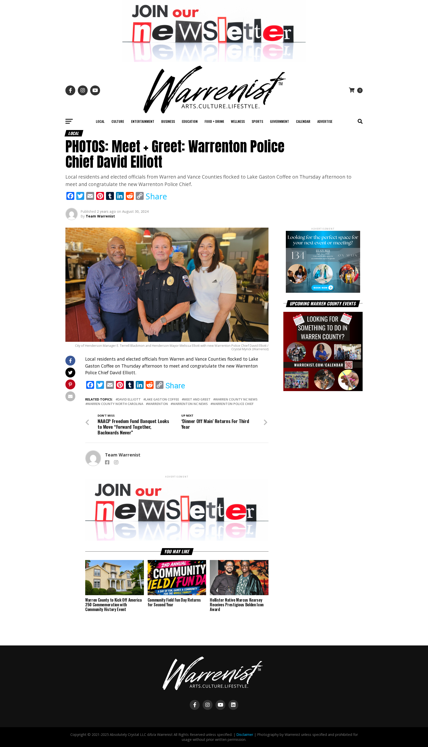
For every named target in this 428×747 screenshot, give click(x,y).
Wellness (238, 121)
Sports (257, 121)
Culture (117, 121)
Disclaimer (244, 734)
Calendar (303, 121)
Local (100, 121)
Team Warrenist (100, 216)
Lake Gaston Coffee (162, 399)
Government (279, 121)
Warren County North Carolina (115, 403)
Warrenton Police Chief (233, 403)
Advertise (324, 121)
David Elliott (129, 399)
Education (190, 121)
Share (156, 196)
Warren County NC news (236, 399)
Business (168, 121)
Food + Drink (214, 121)
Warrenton (158, 403)
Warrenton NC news (190, 403)
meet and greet (197, 399)
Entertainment (142, 121)
